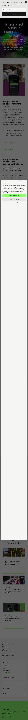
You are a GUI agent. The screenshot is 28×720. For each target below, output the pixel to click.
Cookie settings (14, 202)
